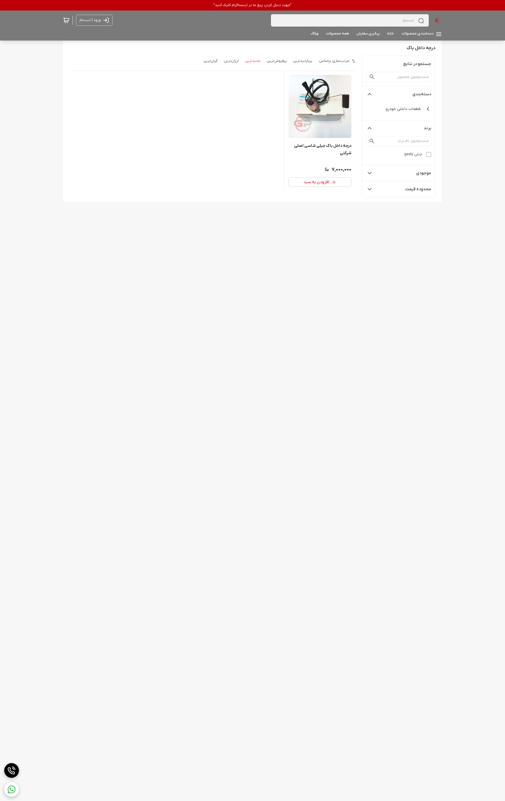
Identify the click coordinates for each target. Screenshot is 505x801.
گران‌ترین (210, 60)
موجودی (423, 173)
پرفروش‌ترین (277, 60)
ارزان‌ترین (231, 60)
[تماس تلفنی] (11, 770)
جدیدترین (252, 60)
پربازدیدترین (302, 60)
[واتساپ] (11, 789)
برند (427, 128)
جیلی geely (413, 154)
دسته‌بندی (421, 94)
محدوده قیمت (418, 189)
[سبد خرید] (66, 20)
